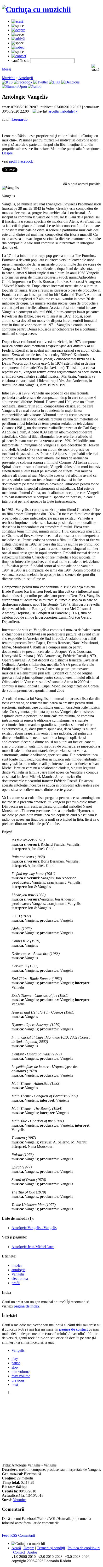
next (14, 1385)
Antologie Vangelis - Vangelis (34, 1228)
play (14, 1359)
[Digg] (54, 82)
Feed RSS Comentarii (18, 1535)
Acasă (16, 1548)
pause (15, 1363)
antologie (18, 1270)
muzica (16, 1265)
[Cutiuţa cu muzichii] (36, 9)
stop (14, 1367)
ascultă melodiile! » (63, 111)
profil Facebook (21, 161)
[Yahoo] (34, 86)
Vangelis (17, 1274)
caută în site (20, 60)
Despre (7, 153)
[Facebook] (23, 82)
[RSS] (7, 82)
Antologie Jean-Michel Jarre (32, 1247)
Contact (19, 1552)
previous (17, 1380)
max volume (20, 1376)
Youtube (19, 1500)
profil (15, 1283)
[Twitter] (40, 82)
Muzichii (8, 78)
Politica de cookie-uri (84, 1548)
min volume (20, 1372)
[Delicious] (70, 82)
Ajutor (32, 1552)
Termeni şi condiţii (51, 1548)
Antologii (25, 78)
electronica (19, 1278)
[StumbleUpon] (14, 86)
